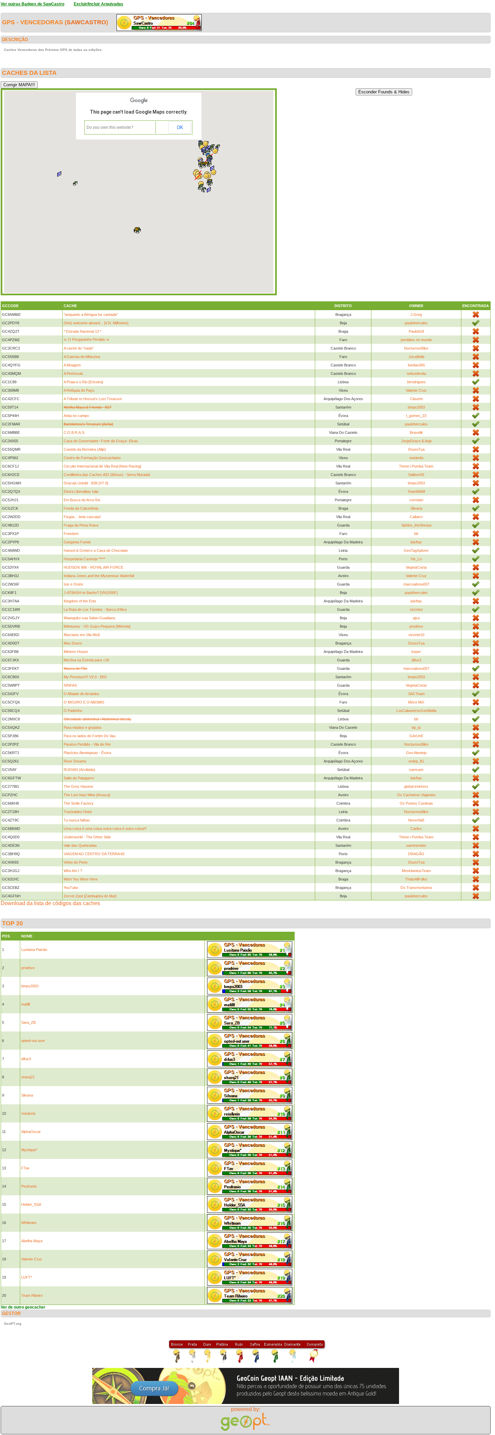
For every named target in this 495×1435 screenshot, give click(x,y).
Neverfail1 (416, 820)
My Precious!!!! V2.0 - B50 (85, 677)
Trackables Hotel (78, 812)
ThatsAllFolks (416, 879)
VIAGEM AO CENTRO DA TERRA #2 (94, 854)
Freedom (71, 534)
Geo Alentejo (416, 753)
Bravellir (416, 432)
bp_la (416, 727)
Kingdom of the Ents (80, 601)
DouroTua (416, 449)
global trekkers (416, 786)
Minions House (76, 652)
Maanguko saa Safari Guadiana (89, 618)
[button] (203, 189)
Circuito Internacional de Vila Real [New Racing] (102, 466)
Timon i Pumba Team (416, 466)
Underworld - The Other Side (87, 837)
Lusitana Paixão (34, 950)
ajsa (416, 618)
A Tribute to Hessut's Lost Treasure (93, 399)
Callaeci (416, 517)
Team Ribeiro (32, 1295)
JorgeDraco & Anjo (416, 441)
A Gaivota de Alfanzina (82, 357)
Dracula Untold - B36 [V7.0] (86, 483)
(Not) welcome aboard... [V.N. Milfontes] (96, 323)
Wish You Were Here (81, 879)
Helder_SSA (31, 1204)
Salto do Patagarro (79, 778)
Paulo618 (416, 331)
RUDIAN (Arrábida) (79, 770)
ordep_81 (416, 761)
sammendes (416, 845)
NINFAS (70, 685)
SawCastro (86, 22)
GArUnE (416, 736)
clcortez (416, 609)
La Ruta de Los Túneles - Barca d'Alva (95, 609)
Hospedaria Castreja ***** (84, 559)
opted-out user (33, 1041)
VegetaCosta (416, 567)
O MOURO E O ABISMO (84, 702)
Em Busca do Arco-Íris (82, 500)
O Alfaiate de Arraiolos (81, 694)
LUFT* (26, 1277)
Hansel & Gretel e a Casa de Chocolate (96, 550)
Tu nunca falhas (77, 820)
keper (416, 652)
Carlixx (416, 829)
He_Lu (416, 559)
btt (416, 534)
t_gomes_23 (416, 416)
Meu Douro (73, 643)
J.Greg (416, 314)
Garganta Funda (77, 542)
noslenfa (416, 458)
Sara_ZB (28, 1022)
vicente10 (416, 635)
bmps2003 (416, 407)
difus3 (416, 660)
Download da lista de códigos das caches (50, 903)
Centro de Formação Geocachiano (92, 458)
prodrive (416, 626)
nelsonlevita (416, 373)
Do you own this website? (110, 127)
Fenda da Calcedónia (81, 508)
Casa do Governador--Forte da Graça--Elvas (101, 441)
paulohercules (416, 323)
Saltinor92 (416, 475)
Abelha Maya (31, 1241)
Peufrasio (29, 1186)
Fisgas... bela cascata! (82, 517)
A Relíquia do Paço (79, 390)
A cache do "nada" (79, 348)
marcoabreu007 (416, 584)
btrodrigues (416, 382)
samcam (416, 770)
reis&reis (28, 1113)
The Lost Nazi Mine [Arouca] (87, 795)
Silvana (416, 508)
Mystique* (29, 1150)
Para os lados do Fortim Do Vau (90, 736)
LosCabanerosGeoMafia (416, 711)
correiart (416, 500)
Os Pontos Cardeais (416, 803)
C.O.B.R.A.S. (74, 432)
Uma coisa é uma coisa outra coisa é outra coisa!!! (105, 829)
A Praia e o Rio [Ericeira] (83, 382)
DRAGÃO (416, 854)
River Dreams (75, 761)
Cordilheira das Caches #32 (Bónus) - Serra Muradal (107, 475)
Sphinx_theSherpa (416, 525)
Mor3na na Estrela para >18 (86, 660)
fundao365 (416, 365)
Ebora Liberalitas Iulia (81, 491)
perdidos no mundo (416, 340)
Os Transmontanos (416, 888)
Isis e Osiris (73, 584)
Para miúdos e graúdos (83, 727)
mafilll (25, 1004)
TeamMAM (416, 491)
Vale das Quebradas (80, 845)
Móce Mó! (416, 702)
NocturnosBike (416, 348)
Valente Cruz (416, 390)
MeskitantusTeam (416, 871)
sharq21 (28, 1077)
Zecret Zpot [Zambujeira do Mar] (90, 896)
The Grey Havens (78, 786)
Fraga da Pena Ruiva (81, 525)
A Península (73, 373)
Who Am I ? (73, 871)
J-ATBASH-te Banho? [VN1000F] (91, 593)
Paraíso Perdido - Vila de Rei (87, 744)
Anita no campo (76, 416)
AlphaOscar (31, 1132)
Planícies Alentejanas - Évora (87, 753)
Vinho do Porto (76, 862)
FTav (25, 1168)
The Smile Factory (79, 803)
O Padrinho (73, 711)
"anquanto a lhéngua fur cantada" (91, 314)
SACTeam (416, 694)
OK (180, 127)
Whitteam (28, 1223)
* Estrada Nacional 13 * (82, 331)
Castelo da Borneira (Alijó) (85, 449)
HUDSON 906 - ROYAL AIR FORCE (93, 567)
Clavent (416, 399)
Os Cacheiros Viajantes (416, 795)
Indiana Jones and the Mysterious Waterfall (99, 576)
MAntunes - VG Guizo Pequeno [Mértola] (97, 626)
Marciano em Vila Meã (82, 635)
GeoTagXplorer (416, 550)
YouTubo (71, 888)
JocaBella (416, 357)
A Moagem (72, 365)
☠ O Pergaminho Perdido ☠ (86, 339)
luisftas (416, 542)
